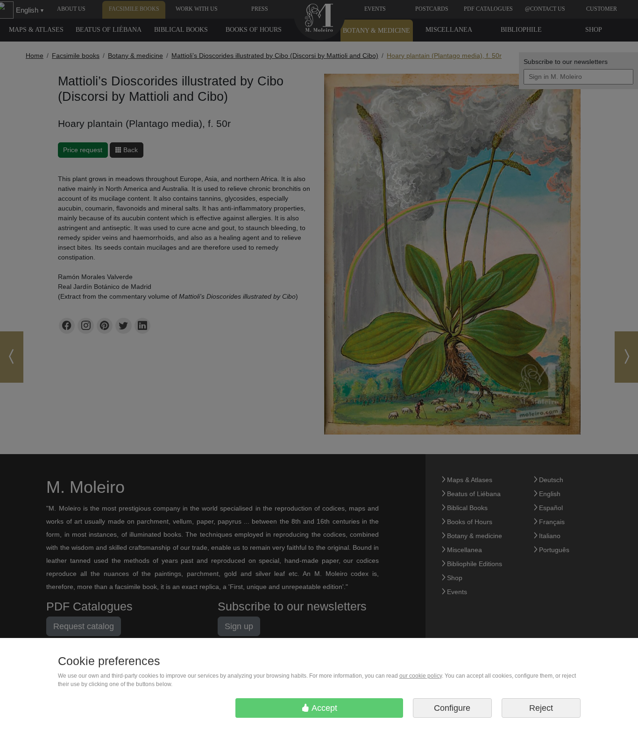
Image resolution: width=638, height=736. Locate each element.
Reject (541, 708)
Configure (452, 708)
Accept (323, 708)
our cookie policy (420, 676)
